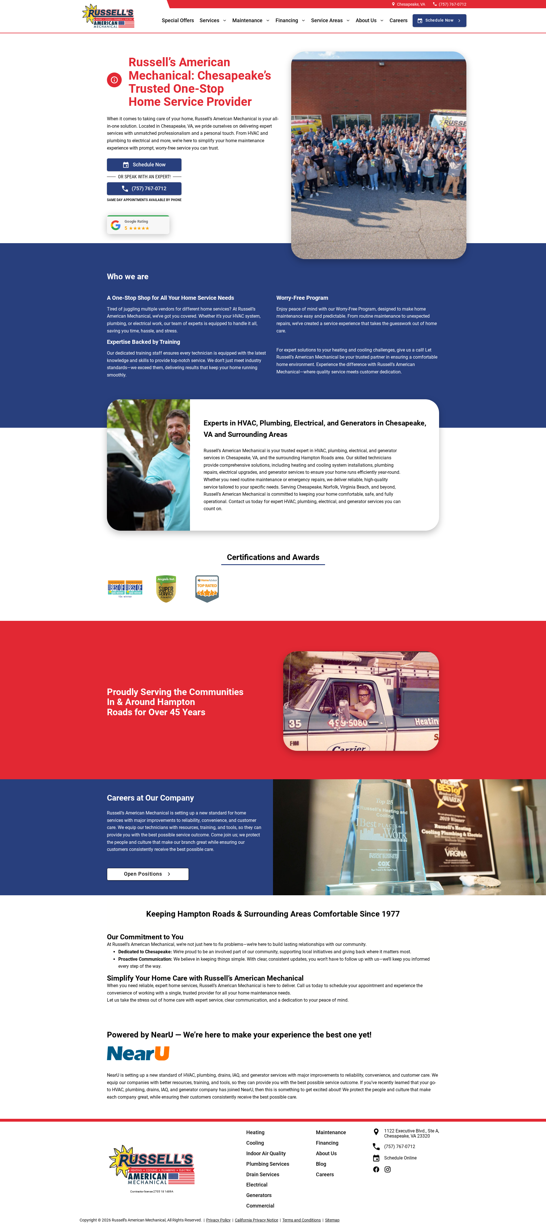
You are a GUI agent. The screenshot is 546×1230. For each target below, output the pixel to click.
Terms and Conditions (301, 1220)
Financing (287, 20)
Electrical (257, 1185)
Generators (259, 1195)
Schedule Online (400, 1158)
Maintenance (247, 20)
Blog (321, 1164)
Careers (399, 20)
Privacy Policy (218, 1220)
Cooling (255, 1143)
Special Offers (178, 20)
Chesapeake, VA (411, 4)
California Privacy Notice (256, 1220)
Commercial (260, 1206)
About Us (326, 1153)
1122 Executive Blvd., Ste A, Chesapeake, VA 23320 (411, 1133)
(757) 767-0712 (452, 4)
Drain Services (262, 1174)
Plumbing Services (267, 1164)
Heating (255, 1132)
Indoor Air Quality (266, 1153)
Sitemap (332, 1220)
